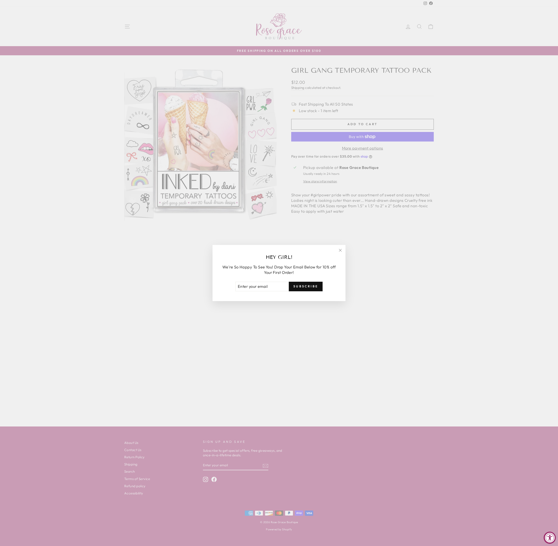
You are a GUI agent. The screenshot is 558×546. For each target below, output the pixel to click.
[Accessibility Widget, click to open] (550, 538)
